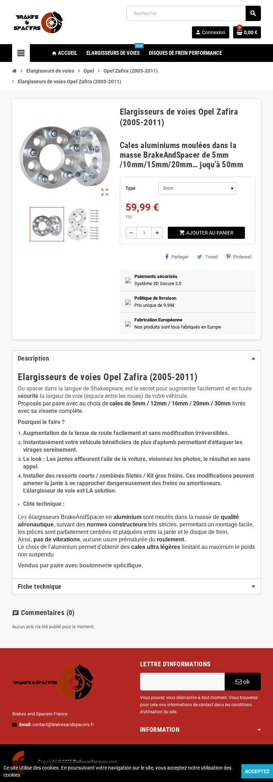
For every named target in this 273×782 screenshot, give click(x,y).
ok (246, 681)
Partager (179, 256)
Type (130, 188)
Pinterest (242, 256)
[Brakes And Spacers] (38, 21)
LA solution (100, 490)
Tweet (211, 256)
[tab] (136, 358)
